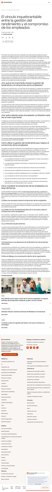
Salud (28, 408)
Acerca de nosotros (6, 444)
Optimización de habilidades (8, 372)
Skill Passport (4, 413)
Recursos (3, 10)
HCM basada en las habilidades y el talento (37, 366)
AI (1, 364)
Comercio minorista (32, 419)
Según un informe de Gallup (16, 138)
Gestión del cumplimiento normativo (36, 374)
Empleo (3, 457)
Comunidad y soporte (32, 344)
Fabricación (30, 414)
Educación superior (32, 416)
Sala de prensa (5, 455)
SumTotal (3, 408)
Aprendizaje (4, 394)
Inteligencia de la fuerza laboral (9, 370)
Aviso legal (11, 487)
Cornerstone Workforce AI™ (8, 361)
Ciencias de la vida (31, 411)
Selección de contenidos (33, 379)
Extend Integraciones (6, 419)
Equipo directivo (5, 431)
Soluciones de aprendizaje (7, 391)
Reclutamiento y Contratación (13, 10)
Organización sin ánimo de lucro (35, 422)
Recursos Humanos (6, 389)
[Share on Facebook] (6, 38)
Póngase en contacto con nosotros (35, 342)
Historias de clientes (6, 441)
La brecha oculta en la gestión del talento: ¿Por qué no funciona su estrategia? (23, 319)
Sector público (30, 403)
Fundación (4, 449)
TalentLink (3, 411)
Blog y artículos (5, 479)
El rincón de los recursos (7, 474)
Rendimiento (4, 386)
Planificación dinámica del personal (36, 382)
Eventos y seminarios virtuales (8, 476)
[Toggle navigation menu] (48, 2)
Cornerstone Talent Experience (9, 434)
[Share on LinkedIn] (9, 38)
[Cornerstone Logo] (6, 2)
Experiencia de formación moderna (36, 371)
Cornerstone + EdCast (6, 446)
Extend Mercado (5, 421)
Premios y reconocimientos (8, 465)
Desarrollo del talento (6, 375)
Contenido (3, 400)
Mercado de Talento (6, 378)
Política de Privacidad (18, 487)
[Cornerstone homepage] (13, 339)
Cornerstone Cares (6, 452)
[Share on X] (13, 38)
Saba (2, 405)
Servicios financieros (32, 405)
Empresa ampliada (6, 397)
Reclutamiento (5, 380)
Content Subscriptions (6, 402)
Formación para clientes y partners (36, 377)
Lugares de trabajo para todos (34, 396)
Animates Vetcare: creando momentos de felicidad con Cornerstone (20, 308)
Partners (3, 460)
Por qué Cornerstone (6, 428)
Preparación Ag (5, 367)
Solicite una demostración (9, 354)
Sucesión (3, 383)
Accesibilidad (4, 468)
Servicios (3, 416)
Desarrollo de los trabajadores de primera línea (39, 385)
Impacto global (5, 463)
